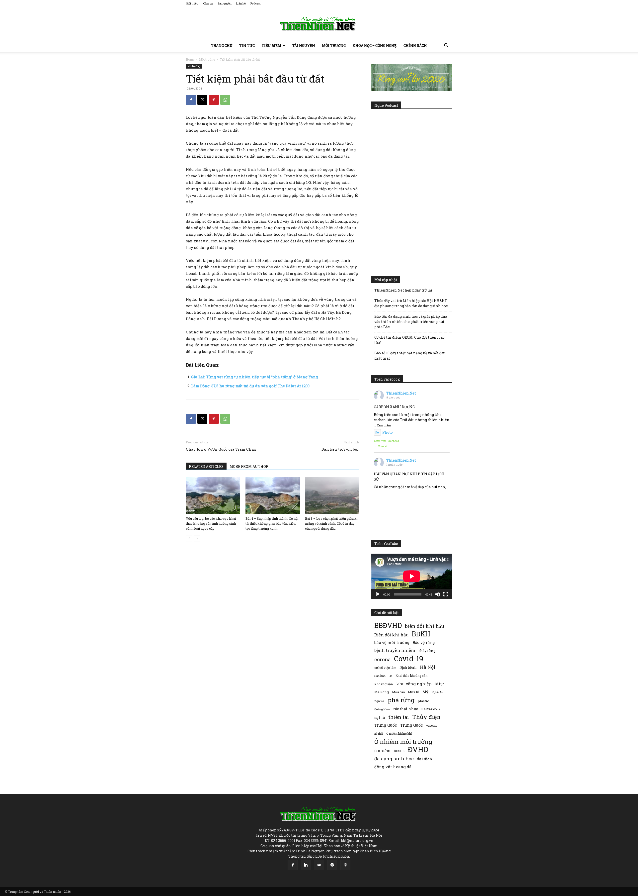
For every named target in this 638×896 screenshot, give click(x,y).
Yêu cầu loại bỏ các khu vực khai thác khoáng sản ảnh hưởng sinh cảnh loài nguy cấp (211, 523)
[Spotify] (332, 865)
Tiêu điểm (271, 45)
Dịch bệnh (408, 667)
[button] (446, 46)
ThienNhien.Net (401, 393)
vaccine (431, 725)
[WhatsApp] (225, 100)
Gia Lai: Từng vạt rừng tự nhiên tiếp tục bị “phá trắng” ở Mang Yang (254, 376)
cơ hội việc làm (385, 668)
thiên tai (398, 717)
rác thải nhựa (405, 708)
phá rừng (401, 699)
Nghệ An (437, 692)
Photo (387, 432)
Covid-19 (408, 658)
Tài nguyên (303, 45)
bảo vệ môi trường (391, 642)
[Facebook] (191, 100)
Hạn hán (380, 676)
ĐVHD (418, 749)
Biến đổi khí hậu (391, 634)
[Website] (345, 865)
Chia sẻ (382, 446)
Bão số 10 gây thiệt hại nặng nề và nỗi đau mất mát (409, 356)
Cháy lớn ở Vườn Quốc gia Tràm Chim (221, 449)
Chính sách (415, 45)
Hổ (390, 676)
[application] (411, 576)
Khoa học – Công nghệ (375, 45)
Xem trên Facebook (386, 441)
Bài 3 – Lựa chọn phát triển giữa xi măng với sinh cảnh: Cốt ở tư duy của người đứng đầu (331, 523)
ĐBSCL (399, 751)
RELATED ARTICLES (206, 466)
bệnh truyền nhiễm (394, 650)
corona (382, 659)
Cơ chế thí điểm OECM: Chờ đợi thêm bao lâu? (409, 340)
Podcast (255, 3)
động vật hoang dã (392, 766)
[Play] (377, 594)
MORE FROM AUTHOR (249, 466)
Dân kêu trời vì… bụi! (340, 449)
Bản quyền (225, 3)
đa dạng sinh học (394, 758)
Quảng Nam (382, 709)
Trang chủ (221, 45)
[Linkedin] (306, 865)
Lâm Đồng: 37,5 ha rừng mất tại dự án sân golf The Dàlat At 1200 (250, 385)
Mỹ (425, 691)
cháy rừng (426, 650)
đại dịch (424, 758)
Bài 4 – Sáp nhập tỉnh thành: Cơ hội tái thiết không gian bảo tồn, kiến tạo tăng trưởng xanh (271, 523)
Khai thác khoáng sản (411, 676)
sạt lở (379, 717)
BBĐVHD (388, 625)
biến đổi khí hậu (424, 626)
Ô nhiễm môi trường (403, 741)
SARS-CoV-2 (430, 709)
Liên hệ (241, 3)
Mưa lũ (413, 692)
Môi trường (334, 45)
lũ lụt (439, 684)
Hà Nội (427, 667)
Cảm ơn (208, 3)
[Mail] (319, 865)
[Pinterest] (214, 100)
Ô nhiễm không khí (399, 733)
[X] (202, 100)
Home (190, 59)
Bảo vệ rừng (424, 642)
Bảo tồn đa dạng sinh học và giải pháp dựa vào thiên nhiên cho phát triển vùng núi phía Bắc (410, 321)
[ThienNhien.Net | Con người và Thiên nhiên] (319, 23)
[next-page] (197, 538)
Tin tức (247, 45)
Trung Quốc (385, 725)
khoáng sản (383, 684)
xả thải (378, 733)
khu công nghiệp (413, 683)
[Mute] (437, 594)
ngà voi (379, 701)
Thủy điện (426, 716)
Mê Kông (381, 692)
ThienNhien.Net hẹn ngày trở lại (403, 290)
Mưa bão (398, 692)
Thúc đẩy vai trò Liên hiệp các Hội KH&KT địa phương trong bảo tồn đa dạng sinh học (411, 303)
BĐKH (421, 633)
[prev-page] (189, 538)
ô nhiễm (382, 750)
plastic (423, 701)
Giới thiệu (192, 3)
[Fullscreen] (445, 594)
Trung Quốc (411, 725)
